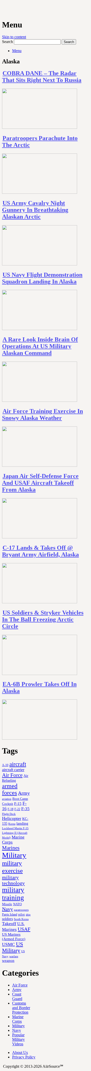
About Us (20, 1052)
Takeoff (9, 923)
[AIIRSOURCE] (2, 9)
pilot (21, 914)
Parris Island (9, 914)
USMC (8, 944)
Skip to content (14, 37)
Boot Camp (20, 799)
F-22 (17, 809)
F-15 (17, 803)
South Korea (21, 919)
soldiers (7, 919)
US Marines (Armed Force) (13, 936)
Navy (7, 909)
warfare (13, 956)
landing (22, 823)
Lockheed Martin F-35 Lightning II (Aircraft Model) (15, 833)
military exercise (12, 866)
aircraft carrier (13, 770)
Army (24, 793)
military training (13, 893)
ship (28, 914)
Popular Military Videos (18, 1039)
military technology (13, 880)
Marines (10, 848)
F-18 (10, 809)
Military (14, 855)
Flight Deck (9, 814)
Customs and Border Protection (21, 1007)
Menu (16, 51)
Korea (11, 823)
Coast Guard (17, 996)
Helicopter (11, 818)
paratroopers (21, 909)
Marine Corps (18, 1019)
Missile (7, 904)
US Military (12, 947)
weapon (8, 960)
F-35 (25, 808)
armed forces (9, 789)
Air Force (12, 775)
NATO (17, 904)
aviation (6, 799)
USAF (24, 929)
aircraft (17, 764)
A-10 (5, 765)
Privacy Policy (23, 1057)
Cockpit (7, 804)
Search (7, 41)
